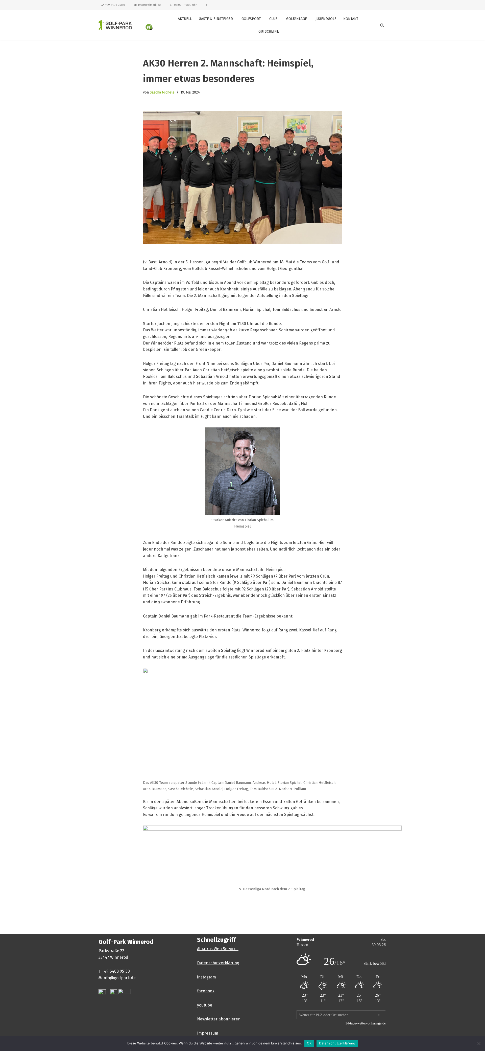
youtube (204, 1005)
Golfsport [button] (251, 19)
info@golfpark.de (149, 5)
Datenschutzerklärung (218, 963)
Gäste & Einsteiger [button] (216, 19)
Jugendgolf (326, 19)
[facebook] (207, 5)
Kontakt (350, 19)
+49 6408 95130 (115, 5)
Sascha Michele (162, 92)
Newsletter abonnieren (218, 1019)
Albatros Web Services (217, 948)
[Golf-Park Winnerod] (126, 25)
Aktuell (185, 19)
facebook (205, 991)
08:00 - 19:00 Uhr (185, 5)
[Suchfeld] (382, 25)
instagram (206, 977)
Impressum (207, 1033)
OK (309, 1043)
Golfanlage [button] (296, 19)
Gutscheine (268, 31)
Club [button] (273, 19)
